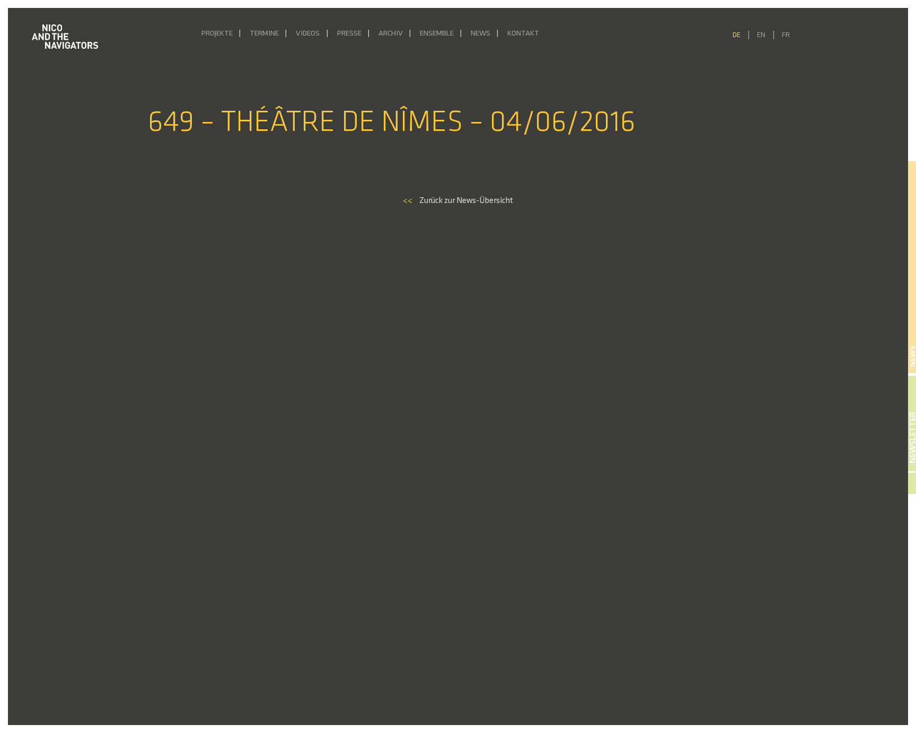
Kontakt (523, 34)
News (480, 34)
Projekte (217, 34)
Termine (264, 34)
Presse (349, 34)
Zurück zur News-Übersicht (458, 201)
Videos (308, 34)
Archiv (390, 34)
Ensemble (437, 34)
